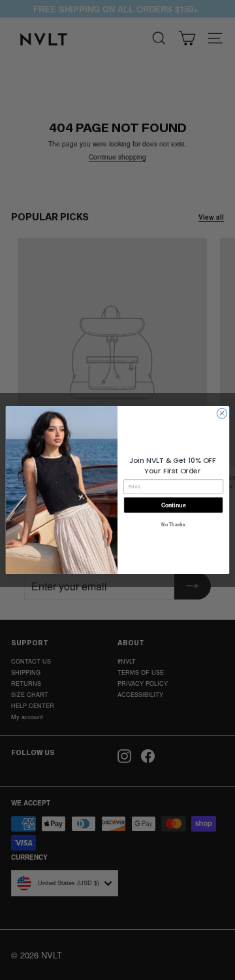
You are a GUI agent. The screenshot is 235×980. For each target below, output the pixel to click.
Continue (173, 505)
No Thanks (173, 524)
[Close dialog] (222, 413)
